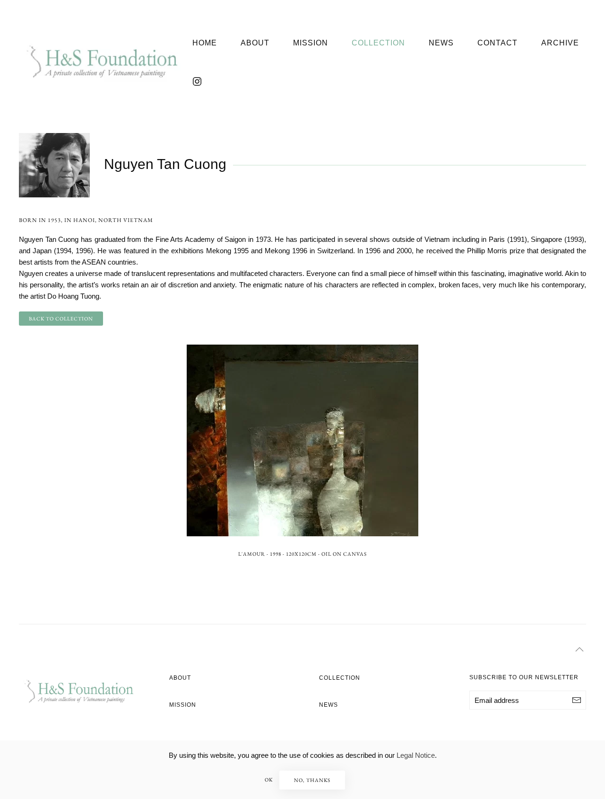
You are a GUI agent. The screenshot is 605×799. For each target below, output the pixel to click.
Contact (497, 43)
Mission (310, 43)
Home (204, 43)
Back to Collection (61, 318)
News (441, 43)
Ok (269, 779)
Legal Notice (416, 755)
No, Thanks (312, 780)
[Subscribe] (576, 700)
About (255, 43)
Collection (378, 43)
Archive (560, 43)
